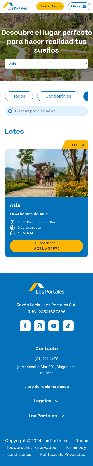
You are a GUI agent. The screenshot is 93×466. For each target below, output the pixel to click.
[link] (14, 131)
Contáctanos (50, 6)
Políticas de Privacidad (63, 454)
